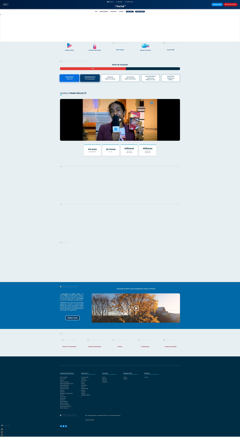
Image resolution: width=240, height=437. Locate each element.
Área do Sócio (217, 4)
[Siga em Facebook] (61, 426)
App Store (104, 380)
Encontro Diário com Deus (65, 406)
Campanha (62, 391)
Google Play (104, 382)
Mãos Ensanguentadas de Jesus (66, 383)
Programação (84, 385)
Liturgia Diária (63, 398)
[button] (120, 28)
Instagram (83, 393)
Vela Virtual (62, 399)
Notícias (61, 380)
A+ (2, 429)
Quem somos (63, 378)
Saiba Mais (104, 378)
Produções (113, 11)
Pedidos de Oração (64, 403)
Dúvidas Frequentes (64, 407)
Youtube (83, 383)
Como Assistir (84, 380)
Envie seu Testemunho (65, 404)
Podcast (83, 390)
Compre (125, 377)
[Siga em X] (66, 426)
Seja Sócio (62, 390)
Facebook (83, 391)
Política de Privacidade (89, 419)
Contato (121, 11)
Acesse (103, 377)
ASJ (96, 11)
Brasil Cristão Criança (64, 386)
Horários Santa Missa (64, 382)
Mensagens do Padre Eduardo (66, 393)
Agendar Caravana (64, 401)
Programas (83, 378)
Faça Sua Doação (231, 4)
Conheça (146, 377)
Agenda (82, 386)
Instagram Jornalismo (85, 394)
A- (2, 435)
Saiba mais (73, 318)
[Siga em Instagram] (63, 426)
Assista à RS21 (63, 396)
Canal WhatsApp (84, 388)
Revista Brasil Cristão (64, 385)
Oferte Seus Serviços (64, 388)
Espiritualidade (104, 11)
